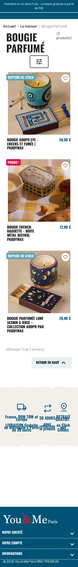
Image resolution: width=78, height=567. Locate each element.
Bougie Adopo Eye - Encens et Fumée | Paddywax (22, 144)
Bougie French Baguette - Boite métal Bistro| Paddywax (20, 233)
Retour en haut (51, 363)
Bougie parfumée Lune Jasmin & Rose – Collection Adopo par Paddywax (25, 324)
